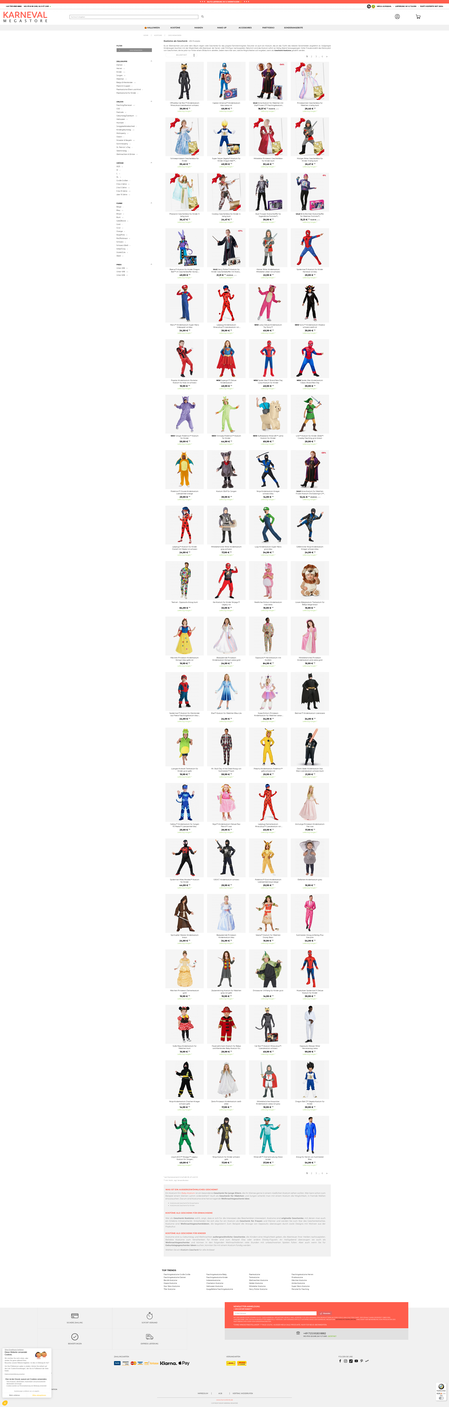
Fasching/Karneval (125, 105)
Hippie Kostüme (170, 1283)
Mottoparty (122, 133)
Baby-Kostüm (188, 1193)
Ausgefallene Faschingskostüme (219, 1289)
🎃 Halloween (152, 27)
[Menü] (445, 1383)
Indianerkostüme (213, 1280)
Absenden (326, 1313)
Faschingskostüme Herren (302, 1274)
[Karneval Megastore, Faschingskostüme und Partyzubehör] (35, 17)
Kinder (120, 72)
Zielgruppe (121, 61)
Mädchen (121, 79)
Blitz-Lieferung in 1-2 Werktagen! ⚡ (224, 2)
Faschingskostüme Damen (175, 1277)
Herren (120, 68)
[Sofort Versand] (149, 1316)
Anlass (119, 102)
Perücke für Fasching (300, 1289)
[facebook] (341, 1362)
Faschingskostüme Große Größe (177, 1274)
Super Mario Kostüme (301, 1286)
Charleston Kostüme (214, 1283)
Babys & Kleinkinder (126, 82)
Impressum (203, 1393)
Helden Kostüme (256, 1283)
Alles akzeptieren (39, 1395)
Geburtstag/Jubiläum (126, 116)
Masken (198, 27)
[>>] (327, 56)
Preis (118, 265)
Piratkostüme (297, 1277)
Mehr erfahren (14, 1395)
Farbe (119, 203)
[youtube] (357, 1362)
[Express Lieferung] (149, 1337)
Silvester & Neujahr (125, 140)
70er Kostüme (169, 1289)
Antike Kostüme (298, 1283)
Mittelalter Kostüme (257, 1286)
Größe (119, 163)
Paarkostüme (254, 1274)
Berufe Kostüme (170, 1280)
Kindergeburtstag (125, 130)
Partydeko (268, 27)
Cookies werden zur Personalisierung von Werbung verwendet (26, 1386)
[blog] (367, 1362)
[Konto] (397, 17)
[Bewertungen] (74, 1337)
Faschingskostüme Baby (216, 1274)
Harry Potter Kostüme (258, 1289)
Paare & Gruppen (124, 86)
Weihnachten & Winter (127, 154)
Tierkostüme (254, 1277)
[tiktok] (352, 1362)
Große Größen (123, 180)
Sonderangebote (293, 27)
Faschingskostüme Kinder (217, 1277)
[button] (5, 1403)
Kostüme (175, 27)
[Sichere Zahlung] (74, 1316)
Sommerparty (123, 144)
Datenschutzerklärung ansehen (15, 1374)
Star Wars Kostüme (172, 1286)
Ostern (120, 137)
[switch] (441, 1398)
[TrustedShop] (371, 6)
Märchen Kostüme (299, 1280)
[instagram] (346, 1362)
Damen (120, 65)
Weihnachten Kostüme (258, 1280)
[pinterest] (362, 1362)
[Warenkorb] (430, 17)
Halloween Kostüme (214, 1286)
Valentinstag (122, 151)
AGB (220, 1393)
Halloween (122, 119)
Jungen (120, 75)
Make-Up (221, 27)
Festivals (121, 112)
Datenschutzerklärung (346, 1319)
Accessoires (245, 27)
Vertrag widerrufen (243, 1393)
